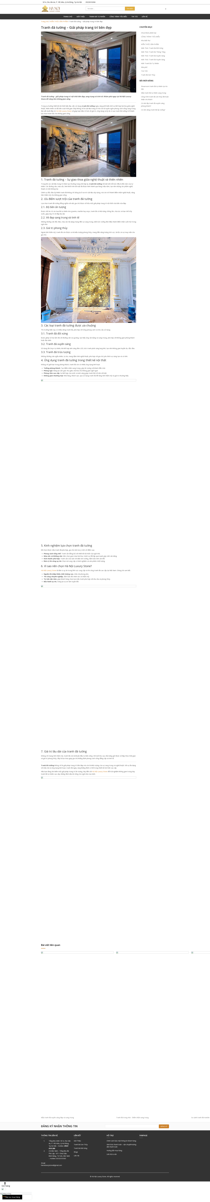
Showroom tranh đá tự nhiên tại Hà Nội (154, 87)
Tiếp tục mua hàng (12, 1197)
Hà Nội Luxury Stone (64, 111)
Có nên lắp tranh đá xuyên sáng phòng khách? (152, 104)
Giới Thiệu (77, 1141)
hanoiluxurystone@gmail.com (51, 1165)
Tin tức (134, 17)
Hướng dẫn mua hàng (114, 1150)
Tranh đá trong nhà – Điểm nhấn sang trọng (132, 1117)
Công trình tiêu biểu (118, 17)
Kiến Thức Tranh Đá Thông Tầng (153, 52)
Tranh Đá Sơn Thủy (81, 1144)
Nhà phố (144, 67)
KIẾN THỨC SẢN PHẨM (150, 44)
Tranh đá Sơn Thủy (148, 75)
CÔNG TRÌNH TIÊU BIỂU (150, 36)
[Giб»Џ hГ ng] (164, 9)
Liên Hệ (76, 1156)
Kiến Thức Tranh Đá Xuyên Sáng (153, 56)
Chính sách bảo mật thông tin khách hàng (121, 1141)
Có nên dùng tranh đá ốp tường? (153, 110)
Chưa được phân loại (148, 33)
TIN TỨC (144, 71)
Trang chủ (67, 17)
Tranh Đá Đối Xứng (80, 1148)
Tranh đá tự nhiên (97, 17)
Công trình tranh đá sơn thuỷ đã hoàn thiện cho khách (155, 98)
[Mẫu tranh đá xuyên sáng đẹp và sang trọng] (77, 1033)
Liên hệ (144, 17)
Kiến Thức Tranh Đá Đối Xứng (152, 48)
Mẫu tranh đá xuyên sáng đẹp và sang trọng (57, 1117)
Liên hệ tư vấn (112, 1154)
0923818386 (90, 2)
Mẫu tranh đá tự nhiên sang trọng (153, 93)
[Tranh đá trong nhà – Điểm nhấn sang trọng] (152, 1033)
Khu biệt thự (145, 40)
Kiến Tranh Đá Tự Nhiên (150, 63)
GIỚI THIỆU (81, 17)
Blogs (76, 1152)
